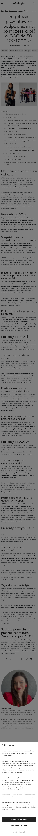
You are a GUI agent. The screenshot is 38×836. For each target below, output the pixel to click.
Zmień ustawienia (19, 832)
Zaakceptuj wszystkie (19, 819)
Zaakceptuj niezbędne (19, 825)
